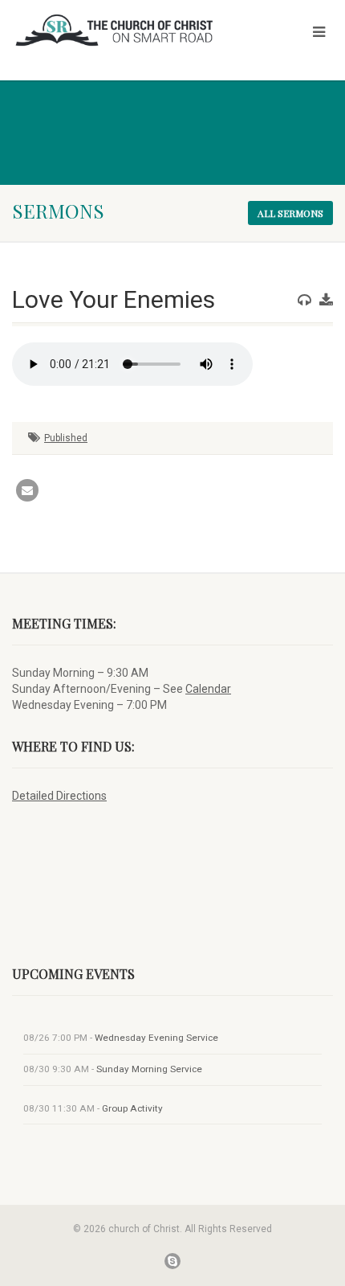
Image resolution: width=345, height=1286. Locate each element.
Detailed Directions (59, 795)
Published (65, 438)
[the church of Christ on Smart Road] (115, 30)
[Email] (27, 490)
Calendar (208, 688)
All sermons (290, 213)
